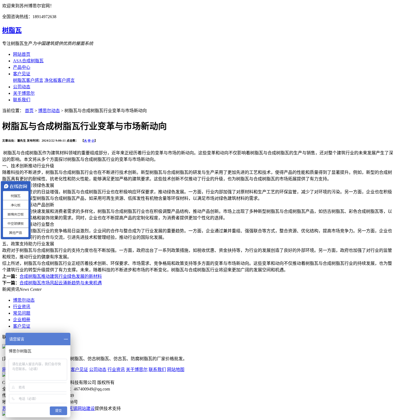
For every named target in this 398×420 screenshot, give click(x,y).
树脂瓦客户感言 (28, 80)
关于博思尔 (24, 93)
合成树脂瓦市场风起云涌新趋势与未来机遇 (60, 283)
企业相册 (21, 319)
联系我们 (21, 99)
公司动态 (21, 86)
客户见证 (21, 73)
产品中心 (21, 67)
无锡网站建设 (82, 408)
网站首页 (21, 54)
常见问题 (21, 313)
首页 (29, 110)
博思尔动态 (49, 110)
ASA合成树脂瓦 (28, 60)
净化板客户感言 (59, 80)
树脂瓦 (12, 30)
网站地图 (175, 369)
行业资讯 (21, 306)
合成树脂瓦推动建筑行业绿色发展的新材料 (60, 276)
